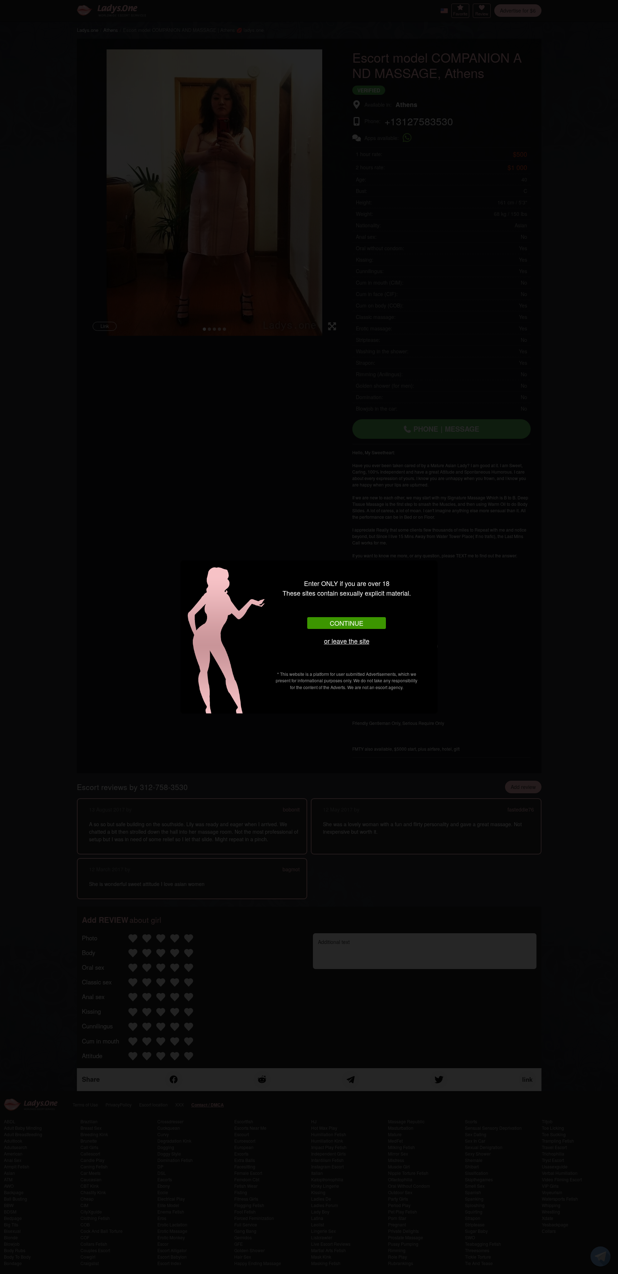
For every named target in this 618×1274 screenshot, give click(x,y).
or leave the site (346, 640)
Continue (346, 623)
